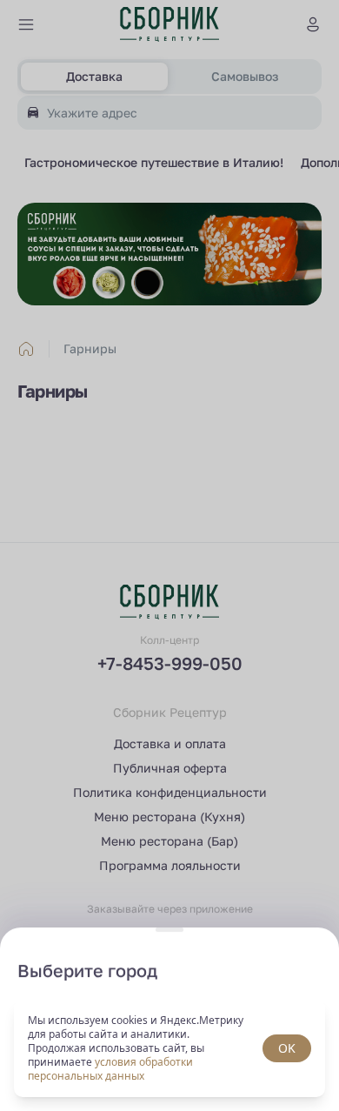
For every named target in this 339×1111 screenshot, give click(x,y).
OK (287, 1048)
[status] (169, 1048)
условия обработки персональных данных (110, 1068)
